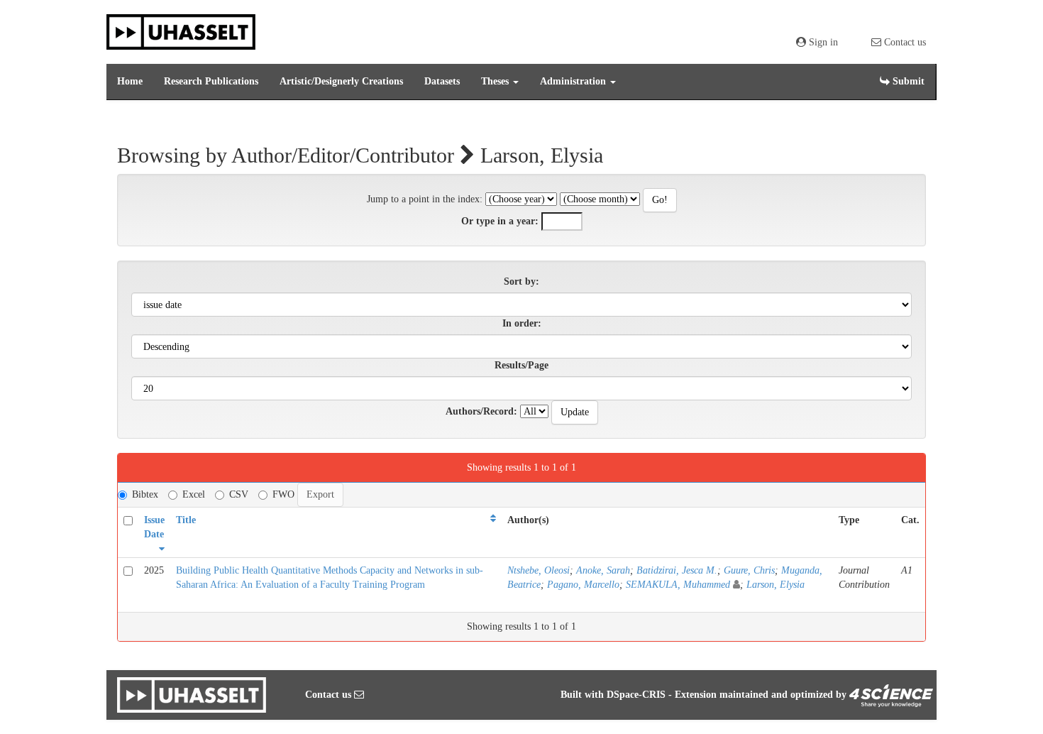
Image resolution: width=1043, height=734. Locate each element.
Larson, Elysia (775, 584)
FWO (283, 494)
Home (130, 81)
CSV (238, 494)
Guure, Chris (749, 570)
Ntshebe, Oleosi (538, 570)
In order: (521, 323)
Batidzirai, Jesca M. (676, 570)
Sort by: (521, 281)
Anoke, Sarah (603, 570)
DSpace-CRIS (636, 694)
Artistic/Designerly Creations (341, 81)
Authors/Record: (481, 411)
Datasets (442, 81)
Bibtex (145, 494)
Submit (907, 81)
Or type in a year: (500, 221)
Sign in (822, 42)
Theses (496, 81)
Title (186, 520)
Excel (193, 494)
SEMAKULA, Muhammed (678, 584)
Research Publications (211, 81)
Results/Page (521, 365)
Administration (574, 81)
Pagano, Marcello (583, 584)
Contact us (903, 42)
